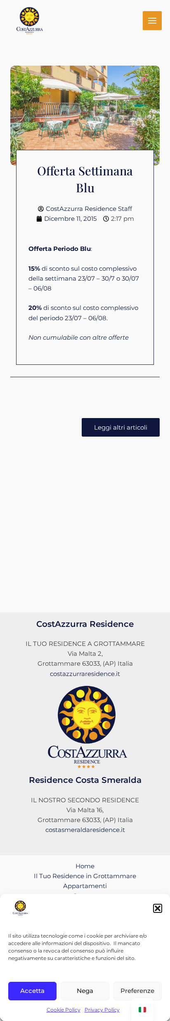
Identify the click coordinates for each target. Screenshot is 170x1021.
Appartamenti (85, 886)
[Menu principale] (152, 20)
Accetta (32, 991)
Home (85, 866)
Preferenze (137, 991)
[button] (157, 908)
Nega (85, 991)
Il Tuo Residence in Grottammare (85, 876)
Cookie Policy (63, 1010)
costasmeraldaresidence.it (85, 830)
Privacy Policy (102, 1010)
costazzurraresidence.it (85, 674)
